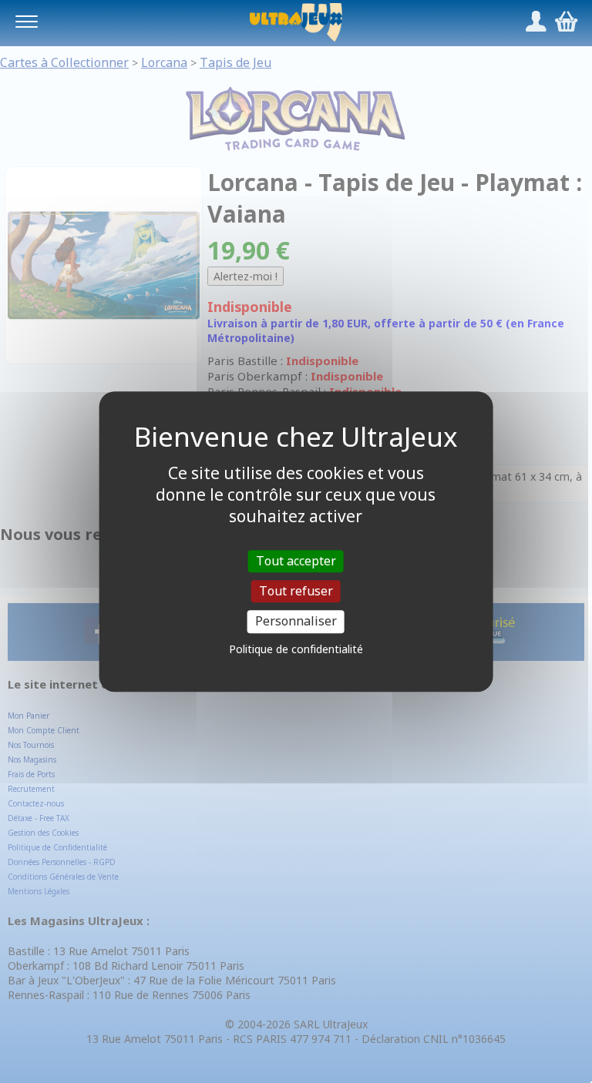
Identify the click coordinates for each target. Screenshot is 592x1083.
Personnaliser (296, 621)
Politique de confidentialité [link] (296, 649)
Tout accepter (296, 560)
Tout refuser (296, 590)
